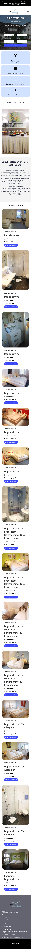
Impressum (4, 917)
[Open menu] (28, 11)
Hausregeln (5, 915)
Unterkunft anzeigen (11, 245)
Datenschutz (5, 920)
